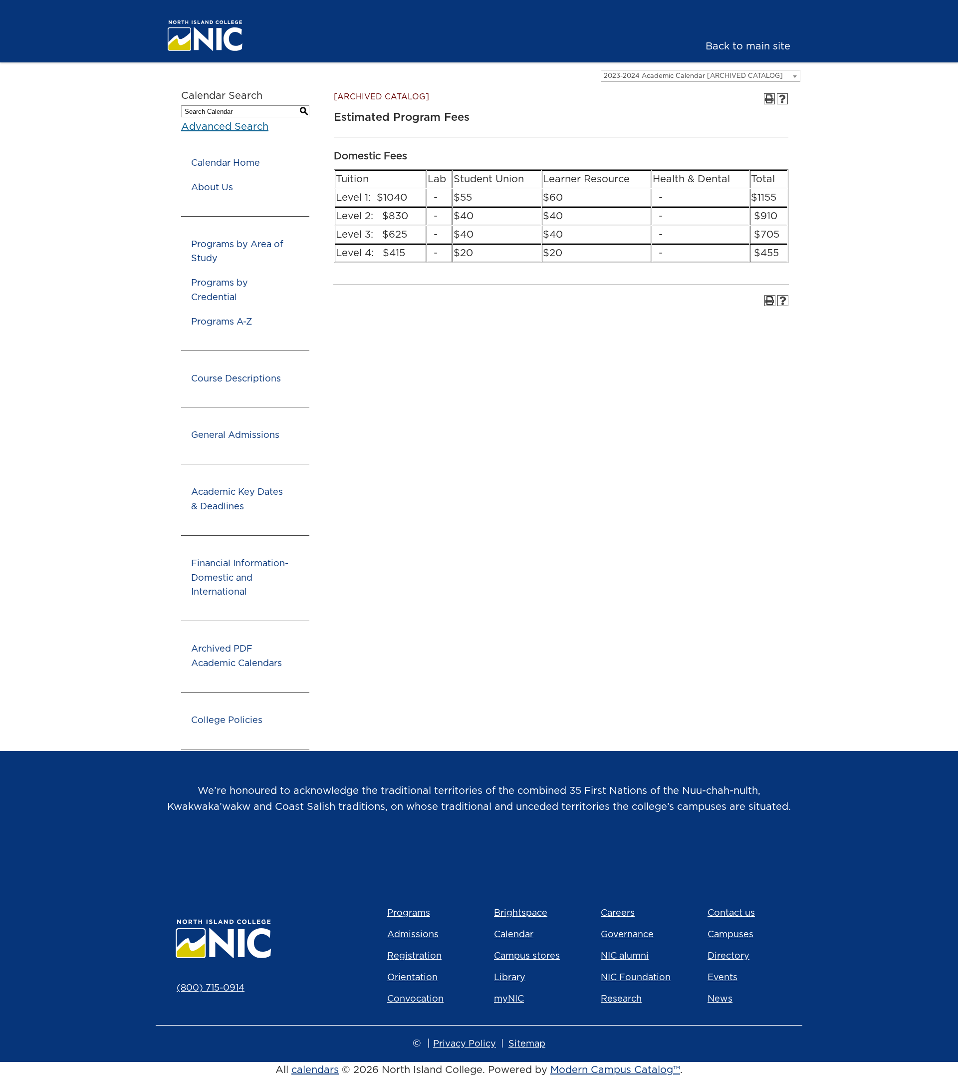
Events (722, 977)
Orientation (412, 977)
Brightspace (520, 913)
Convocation (415, 999)
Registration (414, 956)
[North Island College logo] (232, 35)
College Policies (226, 720)
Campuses (730, 934)
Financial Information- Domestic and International (239, 578)
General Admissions (235, 435)
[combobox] (700, 76)
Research (621, 999)
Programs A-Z (221, 322)
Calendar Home (225, 163)
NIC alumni (625, 956)
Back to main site (748, 46)
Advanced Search (224, 127)
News (720, 999)
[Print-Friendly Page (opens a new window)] (769, 98)
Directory (728, 956)
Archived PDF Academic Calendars (236, 656)
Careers (618, 913)
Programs (408, 913)
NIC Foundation (636, 977)
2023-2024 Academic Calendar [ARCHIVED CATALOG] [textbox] (693, 76)
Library (509, 977)
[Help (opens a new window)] (782, 98)
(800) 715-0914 (210, 988)
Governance (627, 934)
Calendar (513, 934)
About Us (212, 187)
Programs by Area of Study (237, 252)
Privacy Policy (464, 1044)
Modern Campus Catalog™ (615, 1070)
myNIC (509, 999)
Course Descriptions (236, 378)
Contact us (731, 913)
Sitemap (526, 1044)
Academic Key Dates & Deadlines (237, 499)
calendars (315, 1070)
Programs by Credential (219, 290)
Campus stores (527, 956)
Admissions (413, 934)
